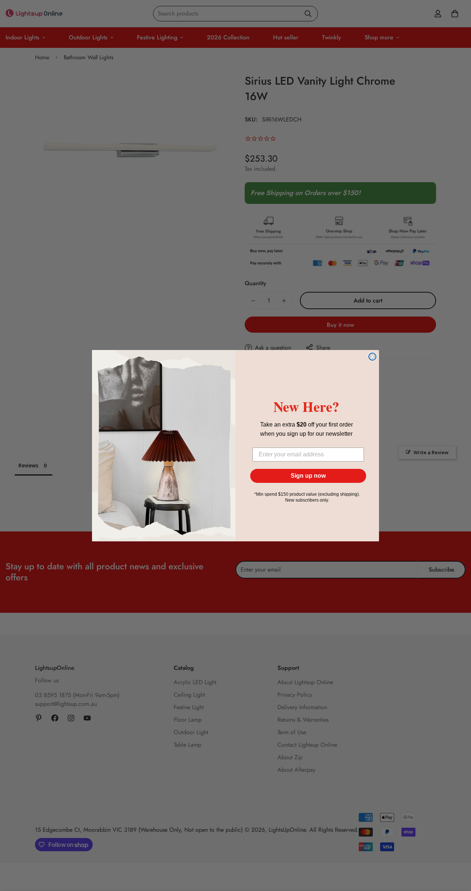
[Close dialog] (372, 356)
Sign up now (308, 476)
